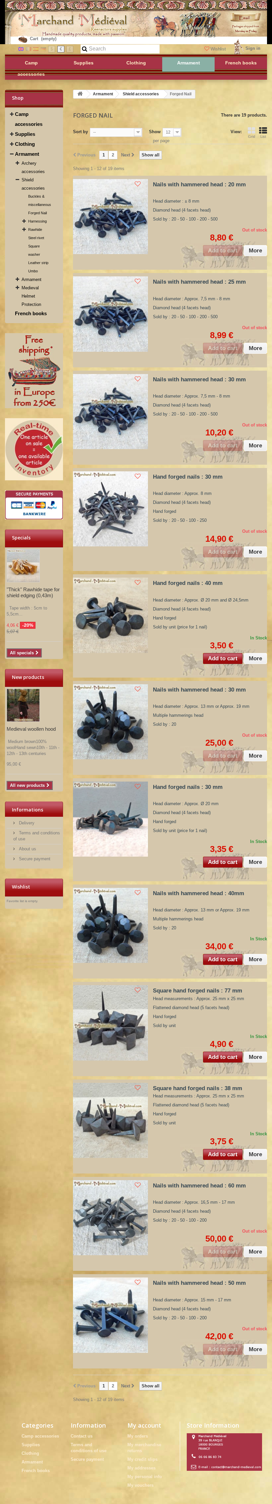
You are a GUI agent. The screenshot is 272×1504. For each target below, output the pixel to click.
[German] (43, 48)
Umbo (33, 271)
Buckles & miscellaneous (39, 200)
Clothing (25, 144)
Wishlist (218, 49)
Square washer (34, 250)
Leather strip (38, 263)
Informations (27, 809)
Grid (251, 137)
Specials (21, 537)
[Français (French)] (28, 48)
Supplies (25, 134)
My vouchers (140, 1485)
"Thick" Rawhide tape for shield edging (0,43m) (33, 592)
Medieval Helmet (30, 292)
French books (31, 313)
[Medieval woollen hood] (23, 705)
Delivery (26, 822)
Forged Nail (37, 213)
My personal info (144, 1476)
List (263, 137)
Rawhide (35, 230)
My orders (137, 1436)
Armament (27, 154)
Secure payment (34, 858)
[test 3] (34, 504)
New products (28, 677)
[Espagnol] (35, 48)
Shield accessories (33, 184)
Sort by (80, 131)
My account (144, 1425)
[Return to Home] (80, 94)
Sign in (252, 48)
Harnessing (37, 221)
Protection (31, 304)
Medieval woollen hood (31, 729)
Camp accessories (28, 119)
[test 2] (34, 449)
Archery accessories (33, 167)
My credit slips (142, 1459)
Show (155, 131)
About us (27, 848)
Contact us (82, 1436)
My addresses (141, 1467)
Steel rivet (36, 238)
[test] (34, 370)
